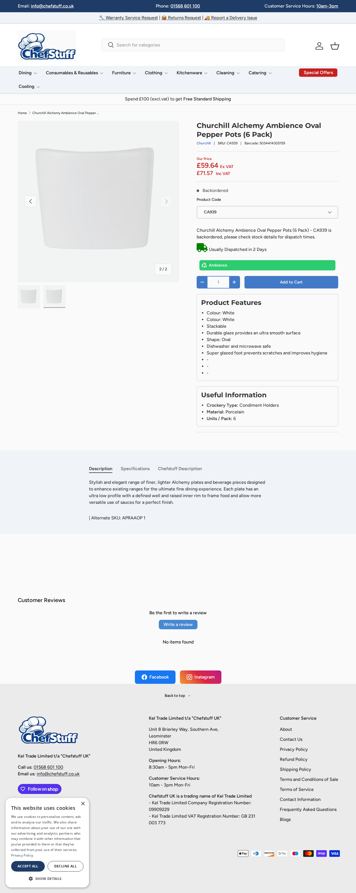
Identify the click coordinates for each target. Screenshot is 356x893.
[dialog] (47, 842)
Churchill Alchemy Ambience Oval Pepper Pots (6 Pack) (65, 113)
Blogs (285, 819)
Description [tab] (100, 468)
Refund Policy (294, 759)
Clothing (153, 72)
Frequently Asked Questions (308, 809)
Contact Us (291, 739)
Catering (257, 72)
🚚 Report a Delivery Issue (230, 17)
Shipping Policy (295, 769)
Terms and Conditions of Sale (309, 779)
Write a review (178, 624)
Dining (25, 72)
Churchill (204, 143)
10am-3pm (327, 6)
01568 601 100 (185, 6)
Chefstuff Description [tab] (180, 468)
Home (22, 113)
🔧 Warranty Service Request (128, 17)
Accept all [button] (28, 866)
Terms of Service (297, 789)
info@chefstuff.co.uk (52, 6)
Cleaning (225, 72)
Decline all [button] (65, 866)
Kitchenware (189, 72)
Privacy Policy (294, 749)
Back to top (175, 695)
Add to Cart (291, 282)
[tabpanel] (178, 492)
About (286, 729)
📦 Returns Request (181, 17)
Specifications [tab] (135, 468)
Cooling (26, 86)
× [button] (83, 804)
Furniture (121, 72)
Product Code (209, 199)
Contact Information (300, 799)
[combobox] (193, 45)
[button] (335, 46)
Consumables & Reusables (72, 72)
